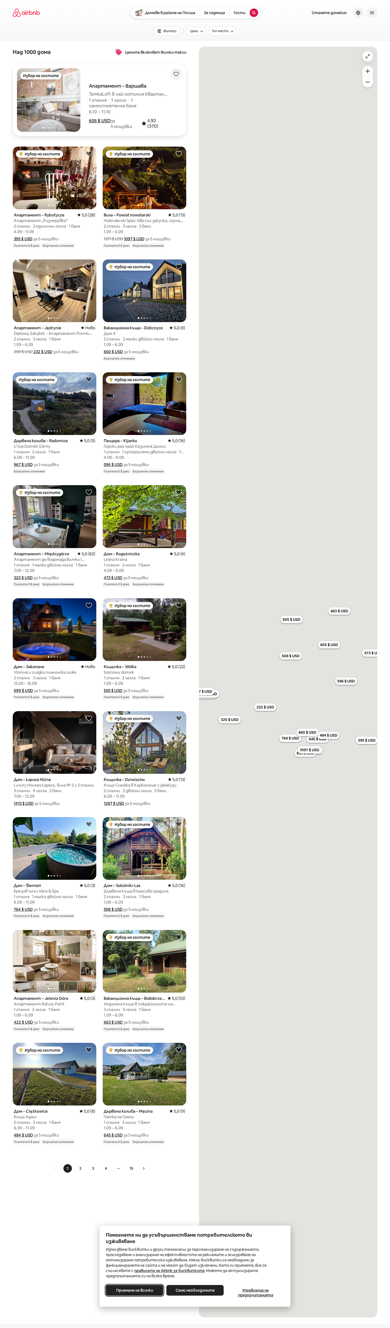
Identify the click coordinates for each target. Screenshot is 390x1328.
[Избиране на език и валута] (358, 12)
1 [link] (67, 1168)
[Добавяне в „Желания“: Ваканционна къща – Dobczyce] (179, 266)
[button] (100, 121)
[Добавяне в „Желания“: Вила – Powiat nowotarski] (179, 153)
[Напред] (143, 1168)
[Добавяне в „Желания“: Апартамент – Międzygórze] (89, 492)
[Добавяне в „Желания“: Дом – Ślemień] (89, 824)
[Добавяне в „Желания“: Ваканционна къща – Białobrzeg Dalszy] (179, 937)
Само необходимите (195, 1290)
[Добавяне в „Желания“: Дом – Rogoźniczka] (179, 492)
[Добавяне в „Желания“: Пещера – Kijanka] (179, 379)
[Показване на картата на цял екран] (367, 56)
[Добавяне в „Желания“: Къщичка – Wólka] (179, 605)
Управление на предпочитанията (255, 1292)
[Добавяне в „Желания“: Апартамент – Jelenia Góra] (89, 937)
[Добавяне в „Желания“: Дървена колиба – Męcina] (179, 1049)
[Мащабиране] (367, 71)
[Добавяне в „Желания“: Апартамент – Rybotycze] (89, 153)
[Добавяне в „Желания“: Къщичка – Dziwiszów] (179, 718)
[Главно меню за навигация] (372, 12)
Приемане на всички (134, 1290)
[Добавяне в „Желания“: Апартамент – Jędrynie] (89, 266)
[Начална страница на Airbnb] (26, 12)
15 (131, 1168)
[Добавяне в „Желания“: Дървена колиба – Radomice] (89, 379)
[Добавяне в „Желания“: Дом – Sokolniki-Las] (179, 824)
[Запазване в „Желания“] (176, 74)
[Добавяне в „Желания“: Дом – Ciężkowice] (89, 1049)
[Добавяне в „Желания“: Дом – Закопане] (89, 605)
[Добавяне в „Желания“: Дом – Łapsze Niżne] (89, 718)
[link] (55, 1168)
